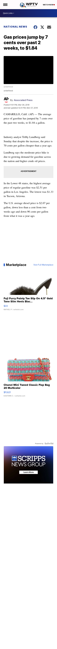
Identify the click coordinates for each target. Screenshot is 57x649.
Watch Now (48, 5)
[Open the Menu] (5, 4)
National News (15, 26)
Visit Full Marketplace (43, 265)
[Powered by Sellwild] (49, 443)
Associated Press (23, 100)
